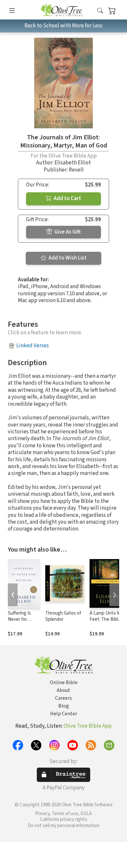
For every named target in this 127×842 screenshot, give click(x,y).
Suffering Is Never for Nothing (19, 619)
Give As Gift (67, 232)
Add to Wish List (67, 258)
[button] (100, 10)
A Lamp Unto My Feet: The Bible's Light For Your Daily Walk (107, 622)
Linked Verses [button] (32, 346)
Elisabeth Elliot (72, 163)
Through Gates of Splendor (63, 616)
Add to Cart (67, 198)
